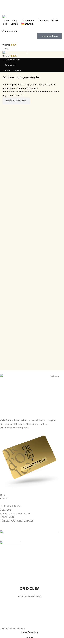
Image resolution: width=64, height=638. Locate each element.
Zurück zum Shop (16, 100)
